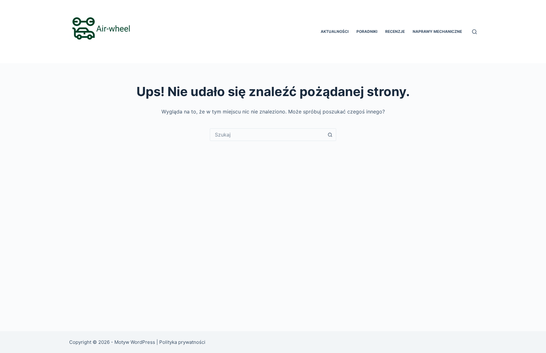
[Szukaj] (474, 31)
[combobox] (267, 134)
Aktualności (335, 31)
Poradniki (366, 31)
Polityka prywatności (183, 342)
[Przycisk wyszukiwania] (330, 135)
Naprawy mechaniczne (437, 31)
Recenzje (395, 31)
